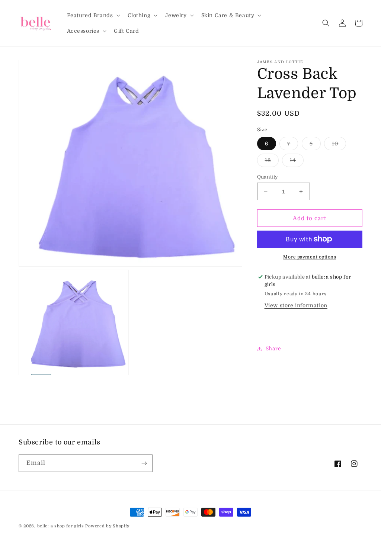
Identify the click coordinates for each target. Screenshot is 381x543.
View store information (296, 305)
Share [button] (273, 348)
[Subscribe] (144, 463)
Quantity (267, 177)
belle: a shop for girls (60, 526)
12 (272, 162)
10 (339, 145)
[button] (93, 15)
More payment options (309, 257)
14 (297, 162)
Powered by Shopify (107, 526)
